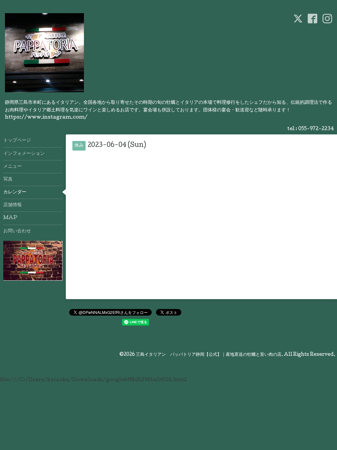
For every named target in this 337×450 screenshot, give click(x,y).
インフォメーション (24, 153)
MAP (10, 218)
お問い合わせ (17, 231)
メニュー (12, 166)
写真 (8, 179)
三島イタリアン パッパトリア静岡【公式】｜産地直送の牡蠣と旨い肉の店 (208, 354)
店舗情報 (12, 205)
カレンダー (14, 192)
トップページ (17, 140)
